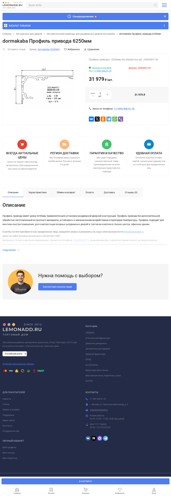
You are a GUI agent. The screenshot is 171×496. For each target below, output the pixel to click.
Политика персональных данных (18, 364)
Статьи (6, 404)
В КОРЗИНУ (85, 481)
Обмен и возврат (11, 409)
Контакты (7, 425)
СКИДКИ (90, 332)
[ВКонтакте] (91, 119)
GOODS (89, 381)
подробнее (9, 250)
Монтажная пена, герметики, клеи (103, 375)
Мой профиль (9, 447)
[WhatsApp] (114, 119)
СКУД (88, 359)
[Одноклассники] (103, 119)
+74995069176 (81, 240)
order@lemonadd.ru (99, 410)
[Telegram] (108, 119)
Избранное (74, 49)
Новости (7, 399)
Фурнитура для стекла (97, 370)
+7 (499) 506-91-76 (102, 71)
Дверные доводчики (96, 343)
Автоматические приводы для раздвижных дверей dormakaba (80, 34)
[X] (97, 119)
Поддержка (8, 415)
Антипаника (92, 365)
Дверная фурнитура (96, 354)
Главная (7, 34)
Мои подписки (10, 458)
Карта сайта (9, 420)
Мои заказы (9, 452)
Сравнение (93, 49)
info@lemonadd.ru (134, 231)
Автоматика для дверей (29, 34)
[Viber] (120, 119)
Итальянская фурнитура (98, 338)
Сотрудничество (11, 431)
